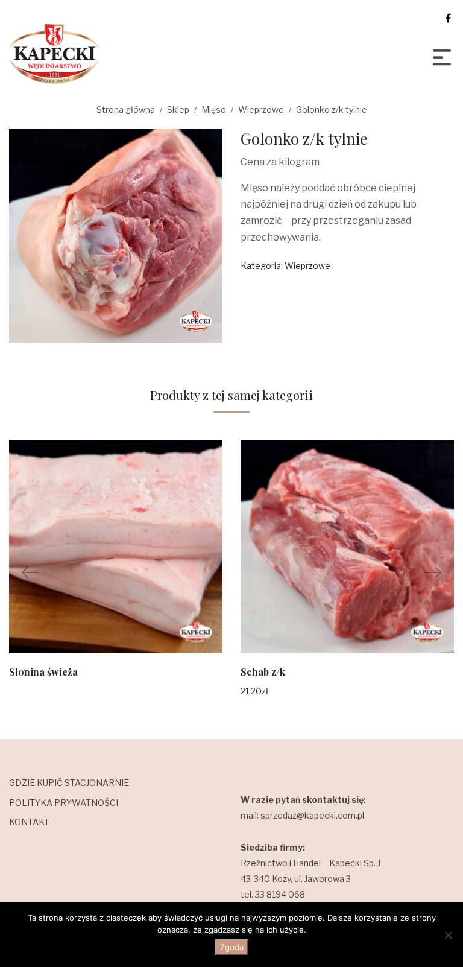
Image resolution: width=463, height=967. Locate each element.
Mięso (213, 109)
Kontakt (29, 822)
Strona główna (125, 109)
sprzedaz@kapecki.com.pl (312, 815)
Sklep (178, 109)
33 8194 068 (280, 894)
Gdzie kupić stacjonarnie (69, 783)
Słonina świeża (43, 671)
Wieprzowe (261, 109)
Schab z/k (263, 671)
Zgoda (232, 947)
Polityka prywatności (63, 802)
